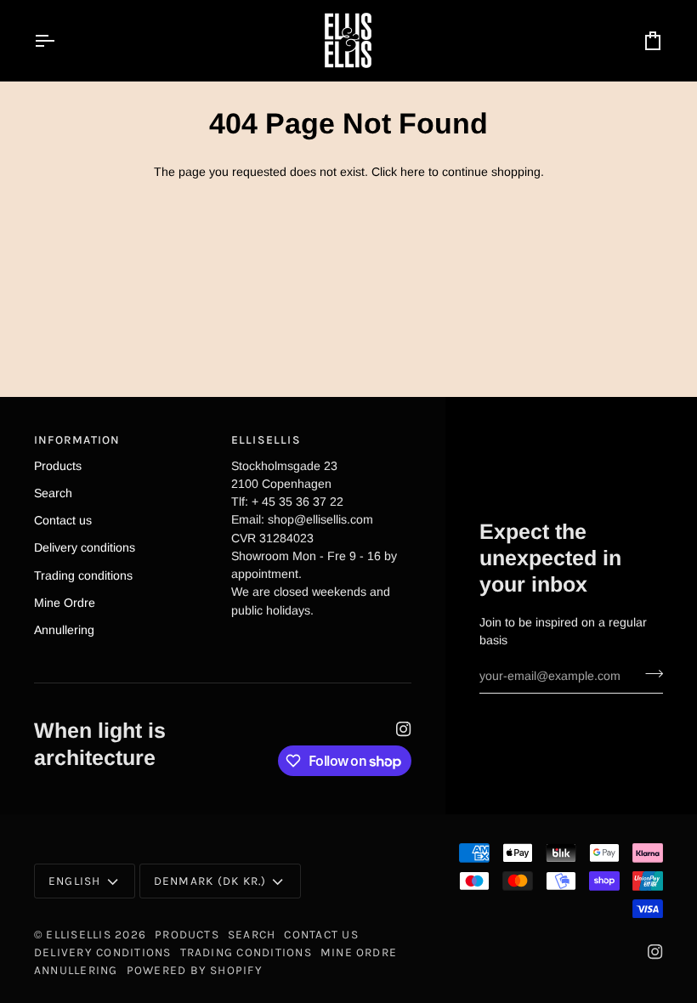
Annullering (64, 630)
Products (58, 466)
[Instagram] (403, 729)
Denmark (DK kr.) (210, 880)
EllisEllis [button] (266, 439)
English (74, 880)
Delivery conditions (84, 547)
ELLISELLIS (78, 934)
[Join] (649, 674)
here (412, 171)
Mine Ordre (64, 602)
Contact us (63, 520)
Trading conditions (83, 575)
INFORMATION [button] (77, 439)
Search (53, 493)
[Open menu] (59, 40)
